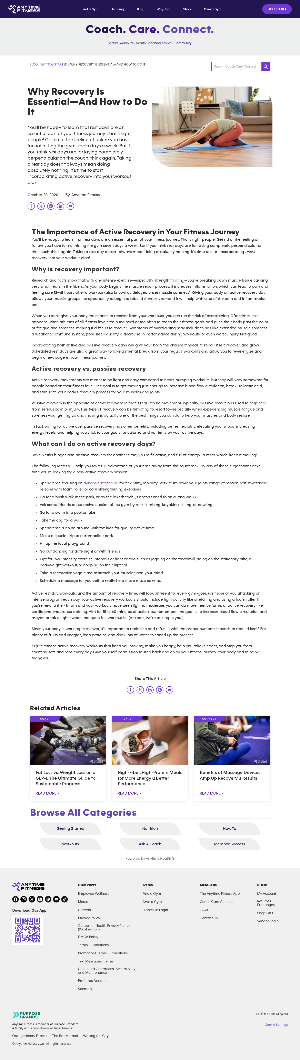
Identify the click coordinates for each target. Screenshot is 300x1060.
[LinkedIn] (60, 206)
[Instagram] (70, 206)
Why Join (163, 9)
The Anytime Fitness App (220, 894)
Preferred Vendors (92, 981)
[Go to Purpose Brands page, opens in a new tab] (26, 1015)
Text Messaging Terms (96, 961)
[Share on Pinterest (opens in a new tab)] (159, 690)
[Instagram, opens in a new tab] (23, 899)
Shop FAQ (265, 913)
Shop (187, 9)
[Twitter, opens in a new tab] (32, 899)
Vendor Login (268, 921)
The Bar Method (65, 1036)
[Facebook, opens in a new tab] (15, 899)
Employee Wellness (93, 894)
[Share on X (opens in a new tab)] (140, 690)
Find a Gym (90, 9)
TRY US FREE (277, 9)
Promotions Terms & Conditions (103, 953)
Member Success (229, 844)
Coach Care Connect (217, 902)
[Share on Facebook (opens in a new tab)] (130, 690)
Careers (84, 910)
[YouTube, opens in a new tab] (56, 899)
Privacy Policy (89, 918)
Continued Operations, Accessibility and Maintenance (106, 971)
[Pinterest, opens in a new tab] (48, 899)
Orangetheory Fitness (29, 1036)
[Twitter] (41, 206)
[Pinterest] (50, 206)
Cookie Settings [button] (276, 1024)
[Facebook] (31, 206)
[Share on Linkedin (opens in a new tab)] (150, 690)
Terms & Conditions (93, 945)
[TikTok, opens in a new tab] (64, 899)
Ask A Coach (150, 844)
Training (118, 9)
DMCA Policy (88, 937)
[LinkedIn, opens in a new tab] (40, 899)
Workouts (70, 844)
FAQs (204, 910)
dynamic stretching (100, 483)
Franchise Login (155, 910)
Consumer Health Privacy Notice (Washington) (104, 927)
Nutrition (150, 829)
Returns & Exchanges (266, 903)
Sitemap (85, 989)
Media (83, 902)
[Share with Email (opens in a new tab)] (169, 690)
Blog (140, 9)
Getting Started (53, 64)
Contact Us (209, 918)
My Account (266, 894)
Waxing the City (96, 1036)
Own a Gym (212, 9)
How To (229, 829)
